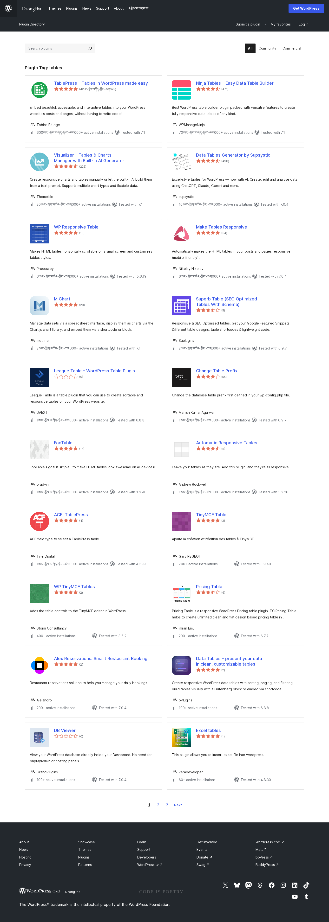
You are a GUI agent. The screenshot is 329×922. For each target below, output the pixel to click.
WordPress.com (270, 842)
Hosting (25, 857)
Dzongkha (72, 892)
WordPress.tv (150, 865)
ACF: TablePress (71, 514)
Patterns (85, 865)
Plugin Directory (32, 24)
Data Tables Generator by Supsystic (233, 155)
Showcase (86, 842)
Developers (146, 857)
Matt (261, 849)
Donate (204, 857)
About (24, 842)
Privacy (25, 865)
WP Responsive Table (76, 226)
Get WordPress (306, 8)
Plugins (84, 857)
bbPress (264, 857)
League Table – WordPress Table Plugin (94, 370)
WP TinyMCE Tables (74, 586)
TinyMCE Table (211, 514)
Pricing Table (209, 586)
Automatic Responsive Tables (226, 442)
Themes (84, 849)
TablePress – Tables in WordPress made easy (101, 83)
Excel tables (208, 730)
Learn (141, 842)
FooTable (63, 442)
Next (178, 805)
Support (143, 849)
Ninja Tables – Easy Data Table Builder (235, 83)
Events (202, 849)
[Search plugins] (90, 48)
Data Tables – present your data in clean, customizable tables (229, 661)
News (23, 849)
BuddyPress (267, 865)
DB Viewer (65, 730)
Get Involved (207, 842)
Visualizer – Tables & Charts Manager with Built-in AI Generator (89, 158)
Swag (203, 865)
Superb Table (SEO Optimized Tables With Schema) (226, 301)
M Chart (62, 298)
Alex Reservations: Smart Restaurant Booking (100, 658)
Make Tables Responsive (221, 226)
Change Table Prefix (216, 370)
